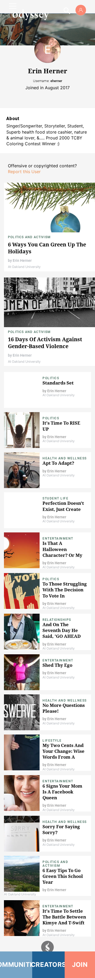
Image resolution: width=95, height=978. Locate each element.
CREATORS (48, 964)
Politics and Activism (29, 237)
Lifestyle (52, 740)
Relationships (56, 620)
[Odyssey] (30, 14)
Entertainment (57, 538)
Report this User (24, 171)
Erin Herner (22, 260)
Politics (50, 378)
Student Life (55, 498)
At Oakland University (24, 267)
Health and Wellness (64, 458)
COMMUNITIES (16, 964)
